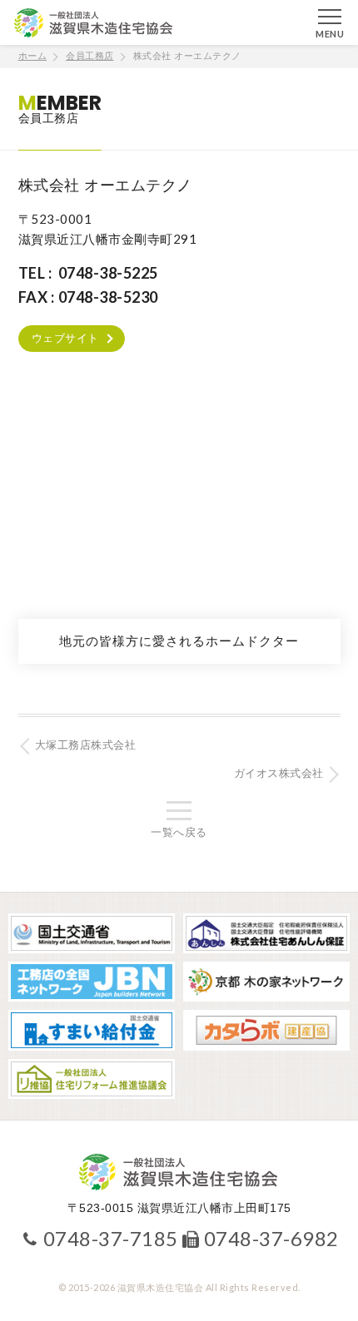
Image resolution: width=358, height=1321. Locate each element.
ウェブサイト (65, 338)
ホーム (32, 56)
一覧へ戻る (179, 832)
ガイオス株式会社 (279, 773)
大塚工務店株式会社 (86, 745)
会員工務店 (90, 56)
